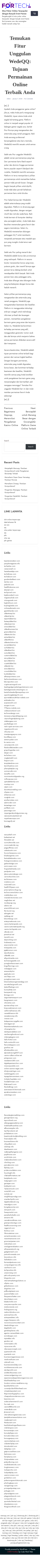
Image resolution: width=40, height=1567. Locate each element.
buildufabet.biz (9, 674)
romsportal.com (10, 1499)
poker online (23, 1535)
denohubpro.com (10, 1299)
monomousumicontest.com (14, 1322)
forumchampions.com (12, 853)
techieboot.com (10, 576)
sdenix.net (8, 905)
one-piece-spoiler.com (12, 1304)
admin (9, 99)
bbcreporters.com (11, 681)
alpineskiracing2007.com (13, 1053)
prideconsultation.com (12, 1170)
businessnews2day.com (13, 1364)
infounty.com (9, 731)
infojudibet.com (10, 1144)
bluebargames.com (11, 855)
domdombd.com (10, 1446)
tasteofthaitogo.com (11, 987)
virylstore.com (9, 882)
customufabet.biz (10, 655)
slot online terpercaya (12, 519)
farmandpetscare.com (12, 1262)
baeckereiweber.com (12, 561)
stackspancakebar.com (12, 1031)
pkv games (8, 540)
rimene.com (8, 1018)
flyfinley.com (8, 1167)
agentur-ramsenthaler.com (13, 1333)
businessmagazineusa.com (14, 1357)
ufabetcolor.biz (9, 634)
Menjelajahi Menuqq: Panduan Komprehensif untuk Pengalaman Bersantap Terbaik (17, 471)
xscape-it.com (9, 705)
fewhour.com (9, 1230)
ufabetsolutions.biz (11, 642)
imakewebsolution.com (12, 1159)
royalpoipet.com (10, 1420)
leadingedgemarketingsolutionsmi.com (18, 687)
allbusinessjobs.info (11, 1128)
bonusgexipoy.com (11, 1438)
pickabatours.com (10, 1133)
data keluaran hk (10, 522)
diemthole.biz (9, 953)
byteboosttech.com (11, 595)
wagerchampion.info (11, 1320)
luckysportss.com (10, 1470)
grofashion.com (10, 1478)
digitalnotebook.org (11, 1202)
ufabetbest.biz (9, 650)
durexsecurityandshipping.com (15, 716)
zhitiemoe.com (9, 795)
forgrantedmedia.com (12, 869)
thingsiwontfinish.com (12, 1506)
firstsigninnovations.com (13, 861)
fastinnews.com (10, 1454)
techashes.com (9, 566)
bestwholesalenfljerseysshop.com (16, 692)
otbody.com (8, 932)
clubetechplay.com (11, 1443)
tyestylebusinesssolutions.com (15, 1417)
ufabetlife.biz (9, 639)
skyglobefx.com (10, 1328)
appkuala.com (9, 974)
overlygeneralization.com (13, 1246)
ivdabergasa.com (10, 721)
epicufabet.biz (9, 660)
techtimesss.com (10, 879)
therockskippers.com (12, 1045)
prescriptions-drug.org (12, 890)
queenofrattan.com (11, 1294)
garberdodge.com (11, 863)
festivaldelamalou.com (12, 858)
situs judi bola (17, 1530)
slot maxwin (5, 1525)
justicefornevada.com (12, 1254)
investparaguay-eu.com (12, 734)
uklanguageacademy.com (13, 1123)
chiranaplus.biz (9, 1029)
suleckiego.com (10, 1095)
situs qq (7, 538)
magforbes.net (9, 900)
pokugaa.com (9, 1491)
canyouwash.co (10, 569)
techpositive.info (10, 1270)
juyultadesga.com (10, 724)
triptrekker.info (9, 1338)
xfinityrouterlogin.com (12, 1071)
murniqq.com (6, 1533)
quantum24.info (10, 1351)
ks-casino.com (9, 742)
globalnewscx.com (11, 1286)
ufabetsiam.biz (9, 624)
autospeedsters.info (11, 1317)
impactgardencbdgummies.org (15, 813)
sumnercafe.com (10, 771)
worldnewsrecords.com (13, 1367)
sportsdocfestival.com (12, 1501)
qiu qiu (6, 525)
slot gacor (15, 1523)
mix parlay (27, 1530)
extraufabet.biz (9, 637)
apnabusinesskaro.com (12, 1092)
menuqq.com (5, 1515)
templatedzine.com (11, 763)
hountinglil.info (9, 1173)
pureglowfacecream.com (13, 963)
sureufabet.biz (9, 653)
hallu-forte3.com (10, 1039)
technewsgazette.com (12, 960)
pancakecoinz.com (11, 1165)
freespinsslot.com (10, 1212)
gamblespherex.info (11, 1330)
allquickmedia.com (11, 958)
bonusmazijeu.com (11, 1430)
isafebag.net (8, 916)
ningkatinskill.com (10, 758)
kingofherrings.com (11, 966)
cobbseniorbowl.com (12, 710)
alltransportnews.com (12, 676)
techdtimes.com (10, 574)
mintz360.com (9, 1191)
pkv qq (13, 1515)
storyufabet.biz (9, 658)
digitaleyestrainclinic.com (13, 1063)
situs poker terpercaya (12, 530)
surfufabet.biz (9, 647)
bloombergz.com (10, 918)
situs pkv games (26, 1518)
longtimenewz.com (11, 1467)
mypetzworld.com (11, 729)
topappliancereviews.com (13, 1076)
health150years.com (11, 887)
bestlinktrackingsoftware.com (14, 1425)
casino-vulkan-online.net (13, 1055)
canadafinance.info (11, 1013)
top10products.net (11, 1131)
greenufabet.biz (10, 632)
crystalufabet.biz (10, 663)
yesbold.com (9, 584)
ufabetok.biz (8, 666)
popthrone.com (10, 1154)
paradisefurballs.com (12, 1215)
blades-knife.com (10, 1301)
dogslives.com (9, 1288)
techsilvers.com (10, 755)
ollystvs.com (8, 1283)
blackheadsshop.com (12, 1380)
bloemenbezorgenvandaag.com (16, 981)
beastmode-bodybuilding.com (15, 1136)
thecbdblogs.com (10, 1087)
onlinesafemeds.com (12, 608)
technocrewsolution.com (13, 892)
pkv (5, 535)
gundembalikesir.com (12, 579)
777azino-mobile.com (12, 708)
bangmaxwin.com (10, 1000)
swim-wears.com (10, 866)
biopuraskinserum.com (12, 1008)
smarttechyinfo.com (11, 1199)
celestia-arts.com (10, 850)
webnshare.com (10, 1244)
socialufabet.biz (10, 645)
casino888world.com (12, 1407)
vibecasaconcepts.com (12, 1349)
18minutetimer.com (11, 1233)
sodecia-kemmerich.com (13, 1401)
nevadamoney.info (11, 1016)
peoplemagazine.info (12, 563)
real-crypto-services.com (13, 726)
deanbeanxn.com (10, 1149)
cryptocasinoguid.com (12, 684)
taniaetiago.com (10, 805)
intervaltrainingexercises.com (15, 1414)
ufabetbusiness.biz (11, 629)
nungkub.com (9, 797)
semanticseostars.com (12, 1236)
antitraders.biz (9, 700)
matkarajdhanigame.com (13, 1152)
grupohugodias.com (11, 750)
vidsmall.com (9, 1362)
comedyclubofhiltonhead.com (15, 1388)
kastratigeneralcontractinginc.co (16, 689)
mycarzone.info (10, 1346)
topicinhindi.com (10, 1120)
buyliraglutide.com (11, 605)
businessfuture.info (11, 1141)
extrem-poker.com (11, 739)
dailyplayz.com (9, 1449)
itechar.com (8, 582)
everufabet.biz (9, 668)
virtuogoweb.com (10, 600)
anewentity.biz (9, 971)
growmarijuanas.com (12, 1241)
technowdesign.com (11, 713)
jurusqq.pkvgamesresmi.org (20, 1543)
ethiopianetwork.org (11, 1249)
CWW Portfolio (12, 1552)
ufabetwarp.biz (9, 613)
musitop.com (9, 784)
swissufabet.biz (9, 626)
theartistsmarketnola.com (13, 1026)
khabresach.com (10, 1084)
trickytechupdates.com (12, 1079)
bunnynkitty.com (10, 989)
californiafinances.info (12, 1010)
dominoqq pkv (22, 1515)
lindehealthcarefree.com (13, 1125)
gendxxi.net (8, 1341)
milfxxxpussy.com (10, 779)
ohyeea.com (8, 792)
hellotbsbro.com (10, 1259)
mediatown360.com (11, 1060)
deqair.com (8, 753)
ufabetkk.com (9, 955)
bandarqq (28, 1540)
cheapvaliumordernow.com (14, 1396)
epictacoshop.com (11, 1005)
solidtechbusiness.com (12, 1372)
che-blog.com (9, 1162)
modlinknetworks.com (12, 1464)
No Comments (28, 99)
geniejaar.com (9, 1183)
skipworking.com (10, 939)
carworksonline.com (11, 876)
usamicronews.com (11, 1475)
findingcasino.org (10, 1309)
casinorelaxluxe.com (11, 1441)
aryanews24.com (10, 703)
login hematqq (13, 1535)
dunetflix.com (9, 774)
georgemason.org (10, 1117)
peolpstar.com (9, 871)
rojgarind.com (9, 1228)
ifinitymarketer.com (11, 1459)
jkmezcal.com (9, 1412)
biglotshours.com (10, 603)
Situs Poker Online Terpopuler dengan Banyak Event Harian (15, 12)
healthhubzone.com (11, 587)
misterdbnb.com (10, 1409)
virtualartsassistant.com (12, 1391)
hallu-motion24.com (11, 1042)
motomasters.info (10, 1343)
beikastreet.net (9, 837)
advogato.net (9, 913)
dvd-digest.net (9, 1024)
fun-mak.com (9, 1404)
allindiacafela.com (11, 1050)
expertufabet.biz (10, 618)
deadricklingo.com (11, 1325)
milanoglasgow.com (11, 1037)
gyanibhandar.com (11, 611)
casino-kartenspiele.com (13, 924)
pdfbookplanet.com (11, 1291)
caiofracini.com (10, 1267)
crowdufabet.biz (10, 671)
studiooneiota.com (11, 1307)
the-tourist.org (9, 911)
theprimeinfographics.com (14, 1393)
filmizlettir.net (9, 840)
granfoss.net (8, 1047)
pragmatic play (6, 1523)
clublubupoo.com (11, 1428)
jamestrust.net (9, 934)
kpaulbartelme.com (11, 1385)
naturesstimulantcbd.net (13, 816)
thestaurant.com (10, 1422)
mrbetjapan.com (10, 968)
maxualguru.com (10, 1204)
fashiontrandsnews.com (13, 679)
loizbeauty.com (9, 942)
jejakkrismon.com (10, 950)
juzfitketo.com (9, 808)
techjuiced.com (10, 592)
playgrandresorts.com (12, 1496)
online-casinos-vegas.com (13, 1068)
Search (6, 441)
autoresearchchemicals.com (14, 1089)
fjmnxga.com (9, 995)
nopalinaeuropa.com (12, 818)
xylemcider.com (10, 802)
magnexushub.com (11, 597)
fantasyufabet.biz (10, 621)
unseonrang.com (10, 1273)
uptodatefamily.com (11, 781)
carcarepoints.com (11, 745)
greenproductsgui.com (12, 1223)
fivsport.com (8, 760)
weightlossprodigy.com (12, 1196)
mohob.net (8, 1194)
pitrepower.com (10, 1058)
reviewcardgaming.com (13, 1375)
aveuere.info (8, 1217)
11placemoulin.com (11, 1188)
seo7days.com (9, 976)
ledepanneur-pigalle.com (13, 1021)
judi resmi (17, 1520)
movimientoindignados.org (14, 776)
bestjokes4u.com (10, 1178)
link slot (20, 1538)
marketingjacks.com (11, 1074)
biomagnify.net (9, 821)
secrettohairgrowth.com (13, 984)
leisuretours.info (10, 1257)
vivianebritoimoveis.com (13, 897)
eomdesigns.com (10, 1336)
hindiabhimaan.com (11, 1081)
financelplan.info (10, 1138)
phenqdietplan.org (11, 768)
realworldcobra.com (11, 1312)
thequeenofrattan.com (12, 1296)
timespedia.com (10, 947)
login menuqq (28, 1533)
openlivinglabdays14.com (13, 695)
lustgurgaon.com (10, 1181)
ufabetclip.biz (9, 616)
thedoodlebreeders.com (13, 747)
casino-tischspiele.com (12, 929)
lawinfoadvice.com (11, 766)
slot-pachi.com (9, 1209)
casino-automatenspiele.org (14, 926)
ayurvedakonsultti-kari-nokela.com (16, 697)
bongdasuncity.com (11, 1207)
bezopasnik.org (10, 992)
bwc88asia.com (10, 737)
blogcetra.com (9, 1278)
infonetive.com (9, 1003)
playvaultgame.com (11, 1493)
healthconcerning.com (12, 1225)
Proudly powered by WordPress (16, 1549)
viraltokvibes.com (10, 895)
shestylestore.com (10, 1504)
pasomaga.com (10, 810)
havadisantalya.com (11, 571)
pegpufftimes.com (11, 848)
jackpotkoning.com (11, 1462)
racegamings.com (10, 1485)
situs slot (34, 1520)
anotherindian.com (11, 800)
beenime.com (9, 1399)
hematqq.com (17, 1533)
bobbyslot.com (9, 1186)
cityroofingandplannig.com (14, 718)
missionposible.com (11, 1066)
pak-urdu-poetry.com (12, 1275)
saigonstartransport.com (13, 997)
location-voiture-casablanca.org (15, 1383)
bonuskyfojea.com (11, 1433)
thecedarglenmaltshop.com (14, 1115)
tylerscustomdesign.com (13, 874)
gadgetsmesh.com (11, 1252)
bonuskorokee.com (11, 1435)
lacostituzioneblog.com (13, 789)
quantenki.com (9, 1354)
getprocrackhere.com (12, 1451)
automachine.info (10, 1315)
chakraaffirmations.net (12, 1175)
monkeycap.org (10, 903)
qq (5, 527)
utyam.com (8, 787)
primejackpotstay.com (12, 1488)
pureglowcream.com (12, 979)
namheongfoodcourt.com (13, 1034)
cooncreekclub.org (11, 845)
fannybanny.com (10, 1456)
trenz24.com (9, 937)
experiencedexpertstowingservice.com (18, 1378)
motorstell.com (9, 884)
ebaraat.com (8, 590)
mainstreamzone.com (12, 1238)
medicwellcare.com (11, 1359)
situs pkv (36, 1518)
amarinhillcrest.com (11, 908)
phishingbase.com (11, 1483)
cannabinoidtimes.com (12, 1220)
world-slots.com (10, 1157)
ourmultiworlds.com (11, 842)
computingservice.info (12, 1265)
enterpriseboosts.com (12, 921)
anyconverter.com (10, 945)
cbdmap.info (9, 1146)
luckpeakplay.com (10, 1472)
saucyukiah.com (10, 834)
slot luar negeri (7, 1520)
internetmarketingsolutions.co (15, 1280)
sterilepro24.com (10, 1370)
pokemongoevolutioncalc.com (15, 1480)
